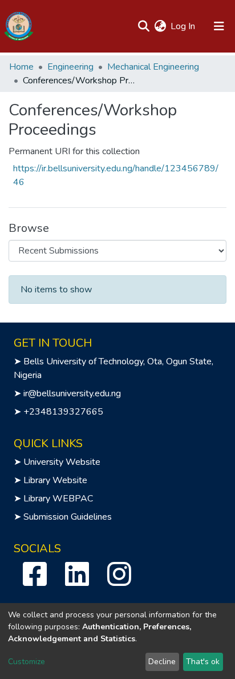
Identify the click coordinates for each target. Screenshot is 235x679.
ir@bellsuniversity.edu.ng (72, 393)
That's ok (203, 661)
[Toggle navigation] (219, 26)
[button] (160, 26)
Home (21, 67)
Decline (162, 661)
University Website (61, 462)
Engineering (70, 67)
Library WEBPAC (58, 498)
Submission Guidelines (67, 517)
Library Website (55, 480)
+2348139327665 (63, 411)
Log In (183, 26)
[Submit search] (143, 26)
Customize (26, 661)
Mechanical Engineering (153, 67)
